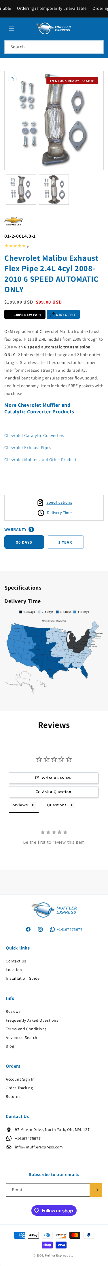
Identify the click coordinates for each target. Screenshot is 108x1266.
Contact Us (16, 961)
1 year (65, 542)
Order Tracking (19, 1087)
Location (14, 969)
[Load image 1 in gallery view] (21, 189)
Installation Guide (23, 978)
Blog (10, 1046)
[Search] (97, 47)
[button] (11, 28)
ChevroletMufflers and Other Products (41, 459)
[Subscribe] (96, 1190)
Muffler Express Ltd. (60, 1255)
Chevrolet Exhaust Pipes (28, 447)
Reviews (13, 1011)
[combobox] (54, 47)
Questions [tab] (57, 804)
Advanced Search (21, 1037)
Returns (13, 1096)
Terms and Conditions (26, 1028)
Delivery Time (59, 512)
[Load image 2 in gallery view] (54, 189)
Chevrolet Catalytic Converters (34, 435)
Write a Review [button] (56, 777)
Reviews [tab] (20, 804)
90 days (24, 542)
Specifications (59, 502)
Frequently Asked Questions (32, 1020)
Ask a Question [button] (56, 791)
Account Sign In (20, 1079)
